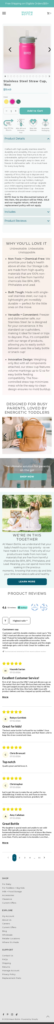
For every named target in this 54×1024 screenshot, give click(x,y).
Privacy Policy (8, 974)
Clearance (7, 899)
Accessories (8, 895)
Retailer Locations (11, 938)
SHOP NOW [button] (27, 477)
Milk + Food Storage (12, 891)
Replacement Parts (11, 978)
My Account (8, 916)
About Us (6, 920)
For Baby (6, 884)
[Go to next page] (45, 857)
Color (5, 97)
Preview (7, 49)
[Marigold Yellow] (6, 102)
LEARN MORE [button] (27, 582)
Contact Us (7, 955)
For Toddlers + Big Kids (13, 888)
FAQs (5, 959)
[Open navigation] (9, 13)
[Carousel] (27, 49)
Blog (4, 931)
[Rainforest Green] (18, 102)
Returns (6, 967)
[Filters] (5, 620)
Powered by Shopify (29, 1019)
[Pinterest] (7, 1015)
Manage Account (10, 970)
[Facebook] (3, 1015)
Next (47, 49)
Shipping (6, 963)
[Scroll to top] (48, 1016)
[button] (27, 139)
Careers (6, 923)
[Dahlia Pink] (12, 102)
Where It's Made (10, 942)
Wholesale (7, 935)
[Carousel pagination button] (5, 76)
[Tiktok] (16, 1015)
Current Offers (9, 903)
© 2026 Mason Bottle (11, 1019)
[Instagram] (11, 1015)
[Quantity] (6, 111)
